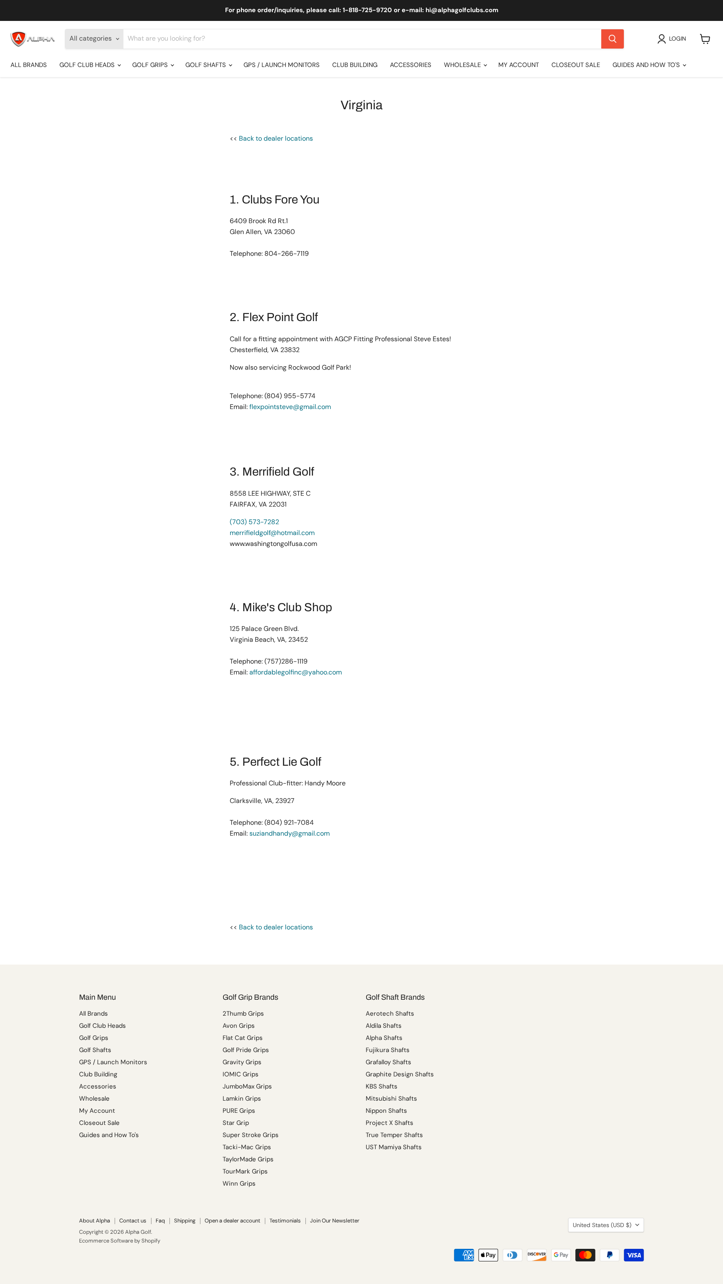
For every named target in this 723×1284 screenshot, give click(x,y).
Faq (160, 1220)
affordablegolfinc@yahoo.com (295, 672)
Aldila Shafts (384, 1026)
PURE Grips (239, 1110)
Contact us (132, 1220)
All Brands (28, 65)
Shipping (184, 1220)
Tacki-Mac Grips (247, 1147)
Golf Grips (150, 65)
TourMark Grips (245, 1171)
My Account (518, 65)
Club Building (354, 65)
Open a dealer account (232, 1220)
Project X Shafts (389, 1123)
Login (677, 38)
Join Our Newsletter (334, 1220)
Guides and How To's (647, 65)
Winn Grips (239, 1183)
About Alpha (94, 1220)
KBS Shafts (381, 1086)
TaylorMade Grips (248, 1159)
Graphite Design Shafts (400, 1074)
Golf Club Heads (87, 65)
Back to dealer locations (276, 138)
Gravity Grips (242, 1062)
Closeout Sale (575, 65)
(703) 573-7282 (254, 521)
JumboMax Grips (247, 1086)
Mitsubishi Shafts (391, 1098)
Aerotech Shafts (390, 1013)
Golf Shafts (206, 65)
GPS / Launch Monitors (282, 65)
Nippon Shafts (386, 1110)
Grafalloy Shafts (388, 1062)
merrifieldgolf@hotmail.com (272, 532)
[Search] (612, 39)
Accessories (410, 65)
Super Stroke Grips (251, 1135)
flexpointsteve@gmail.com (290, 406)
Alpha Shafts (384, 1038)
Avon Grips (239, 1026)
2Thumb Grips (243, 1013)
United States (602, 1225)
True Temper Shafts (394, 1135)
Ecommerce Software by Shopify (119, 1240)
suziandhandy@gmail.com (289, 833)
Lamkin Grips (242, 1098)
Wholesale (463, 65)
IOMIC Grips (241, 1074)
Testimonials (285, 1220)
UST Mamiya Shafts (394, 1147)
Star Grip (236, 1123)
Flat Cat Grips (243, 1038)
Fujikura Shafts (388, 1050)
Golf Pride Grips (246, 1050)
